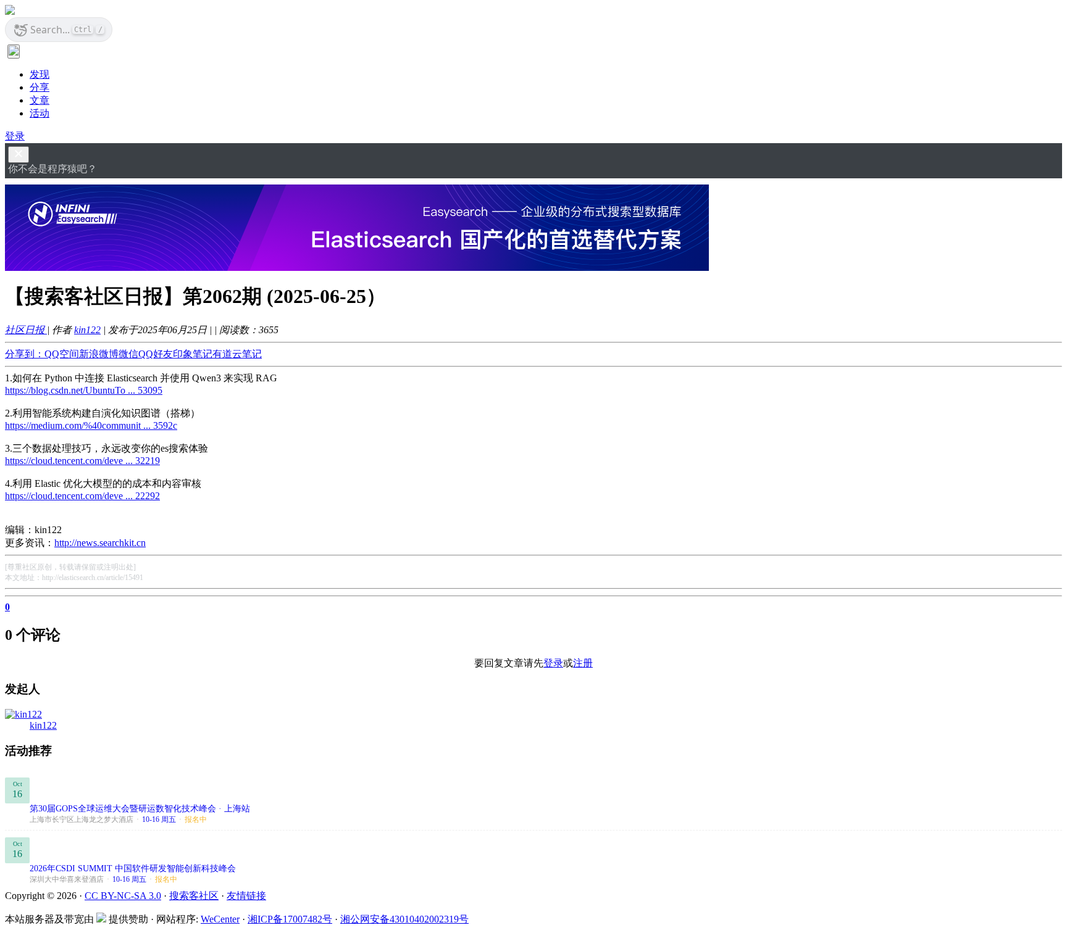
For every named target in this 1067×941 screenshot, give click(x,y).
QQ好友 (155, 354)
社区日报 (26, 330)
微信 (128, 354)
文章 (39, 100)
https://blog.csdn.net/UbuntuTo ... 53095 (83, 390)
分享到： (24, 354)
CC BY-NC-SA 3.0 (123, 895)
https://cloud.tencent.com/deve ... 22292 (82, 496)
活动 (39, 113)
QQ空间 (61, 354)
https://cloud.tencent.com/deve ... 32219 (82, 460)
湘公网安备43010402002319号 (404, 919)
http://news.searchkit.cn (100, 542)
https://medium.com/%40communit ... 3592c (91, 425)
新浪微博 (99, 354)
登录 (15, 136)
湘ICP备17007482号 (290, 919)
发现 (39, 74)
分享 (39, 87)
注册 (583, 663)
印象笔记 (192, 354)
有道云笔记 (237, 354)
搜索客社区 (194, 895)
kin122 (87, 330)
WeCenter (220, 919)
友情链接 (246, 895)
